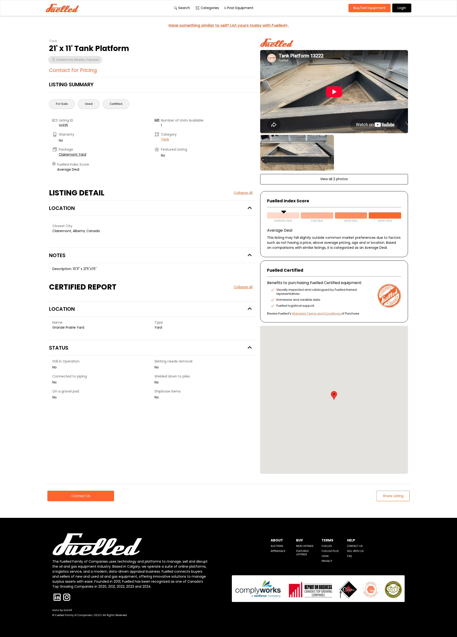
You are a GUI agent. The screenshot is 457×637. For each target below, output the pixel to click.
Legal (325, 556)
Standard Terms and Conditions (316, 313)
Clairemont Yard (72, 154)
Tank (165, 139)
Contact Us (355, 546)
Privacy (327, 561)
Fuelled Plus (330, 551)
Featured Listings (302, 552)
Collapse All (243, 192)
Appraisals (278, 551)
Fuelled (327, 546)
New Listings (304, 546)
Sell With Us (355, 551)
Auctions (277, 546)
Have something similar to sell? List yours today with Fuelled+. (229, 25)
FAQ (349, 556)
